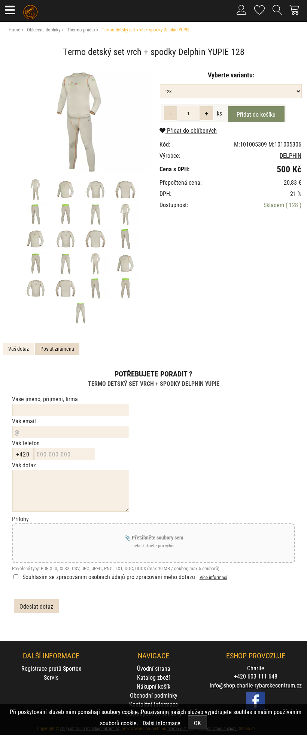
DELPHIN (290, 155)
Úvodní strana (153, 668)
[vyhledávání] (277, 13)
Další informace (161, 723)
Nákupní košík (153, 686)
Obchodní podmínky (153, 695)
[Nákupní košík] (296, 13)
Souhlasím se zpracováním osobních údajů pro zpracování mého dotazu (108, 577)
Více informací (213, 577)
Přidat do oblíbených (191, 130)
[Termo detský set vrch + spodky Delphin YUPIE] (80, 121)
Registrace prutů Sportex (51, 668)
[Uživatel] (259, 8)
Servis (51, 677)
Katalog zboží (153, 677)
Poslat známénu (57, 348)
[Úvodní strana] (30, 9)
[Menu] (9, 10)
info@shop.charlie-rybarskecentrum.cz (256, 685)
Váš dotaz (18, 348)
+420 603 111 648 (255, 676)
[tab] (18, 349)
